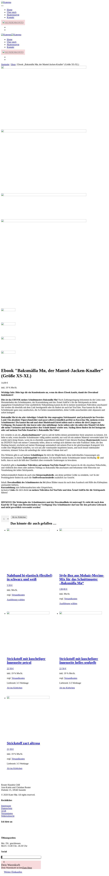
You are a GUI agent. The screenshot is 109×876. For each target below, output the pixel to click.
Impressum (6, 806)
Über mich (11, 12)
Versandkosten (18, 595)
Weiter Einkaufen (13, 871)
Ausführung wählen (16, 599)
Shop (13, 64)
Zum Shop (27, 868)
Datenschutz (6, 808)
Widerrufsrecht (7, 816)
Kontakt (10, 17)
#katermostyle (13, 15)
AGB (3, 811)
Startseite (5, 64)
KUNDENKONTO (14, 22)
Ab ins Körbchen (19, 517)
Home (9, 10)
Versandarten (7, 813)
